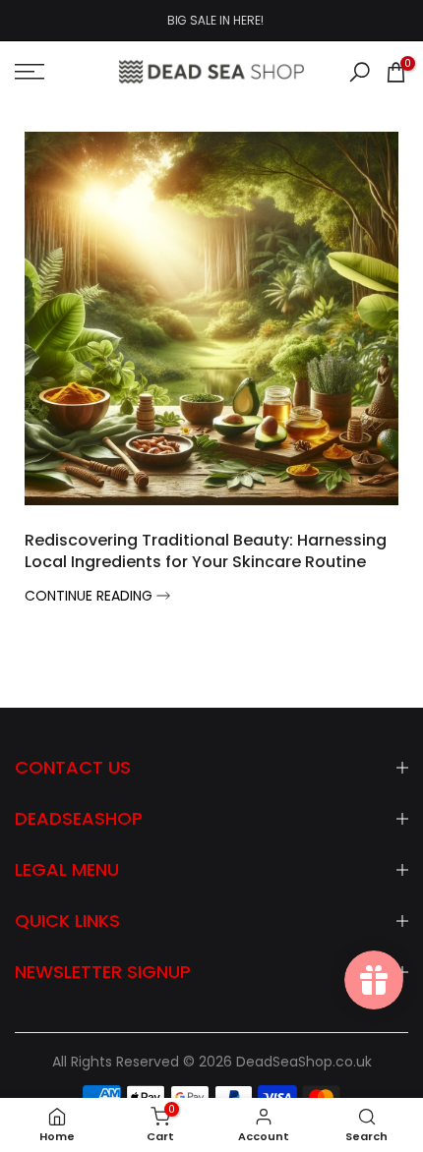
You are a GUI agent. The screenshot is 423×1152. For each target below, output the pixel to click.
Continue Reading (90, 595)
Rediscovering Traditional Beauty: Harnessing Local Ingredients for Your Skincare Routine (206, 551)
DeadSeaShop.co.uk (304, 1062)
